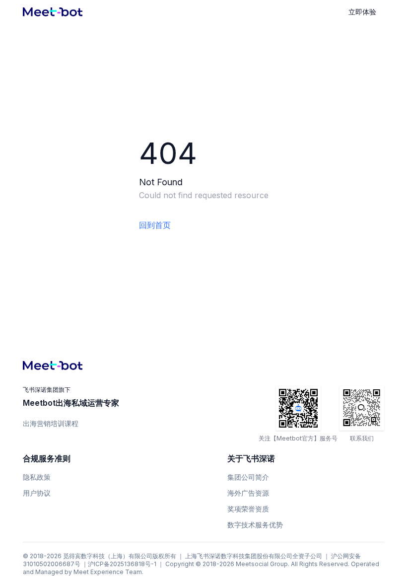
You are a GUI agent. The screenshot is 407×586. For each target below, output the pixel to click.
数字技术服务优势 (255, 524)
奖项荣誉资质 (248, 509)
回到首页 (155, 225)
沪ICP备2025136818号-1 (122, 564)
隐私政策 (37, 477)
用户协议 (37, 493)
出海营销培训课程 (50, 423)
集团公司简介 (248, 477)
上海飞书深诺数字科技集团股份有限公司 (238, 556)
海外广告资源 (248, 493)
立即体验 (362, 11)
